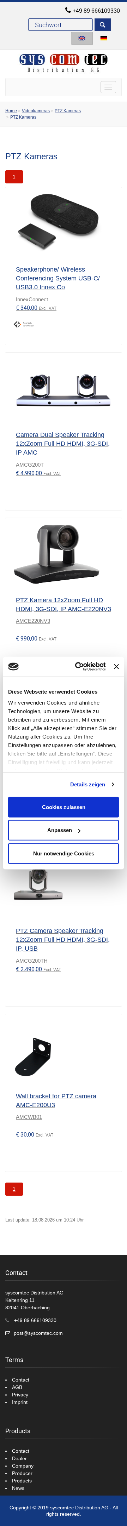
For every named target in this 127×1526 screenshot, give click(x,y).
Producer (22, 1473)
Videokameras (36, 110)
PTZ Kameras (68, 110)
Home (11, 110)
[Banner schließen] (116, 666)
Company (23, 1466)
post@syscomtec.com (38, 1333)
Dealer (19, 1458)
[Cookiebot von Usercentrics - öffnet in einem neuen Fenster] (78, 666)
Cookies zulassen (63, 807)
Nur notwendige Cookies (63, 853)
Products (22, 1481)
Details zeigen (87, 784)
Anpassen (59, 830)
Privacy (20, 1394)
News (18, 1488)
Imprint (20, 1402)
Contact (20, 1380)
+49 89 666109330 (96, 11)
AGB (17, 1387)
